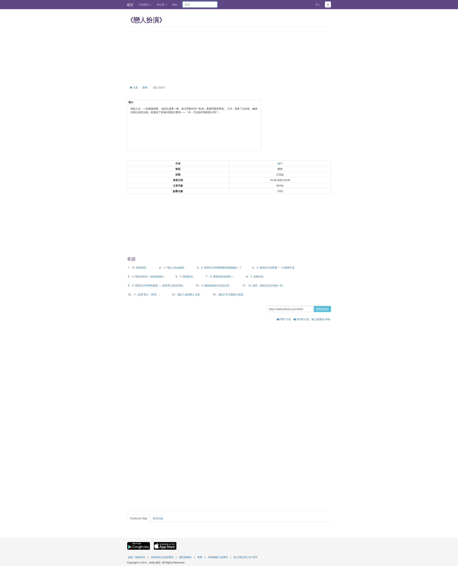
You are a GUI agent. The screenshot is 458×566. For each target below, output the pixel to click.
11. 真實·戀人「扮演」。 (147, 294)
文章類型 (144, 4)
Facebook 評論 (138, 518)
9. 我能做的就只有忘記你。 (216, 285)
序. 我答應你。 (140, 267)
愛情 (144, 87)
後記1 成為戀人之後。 (189, 294)
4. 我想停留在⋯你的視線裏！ (148, 276)
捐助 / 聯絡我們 (136, 557)
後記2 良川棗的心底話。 (232, 294)
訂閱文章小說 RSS (246, 557)
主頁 (135, 87)
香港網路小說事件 (218, 557)
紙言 (130, 4)
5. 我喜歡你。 (187, 276)
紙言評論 (158, 518)
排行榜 (161, 4)
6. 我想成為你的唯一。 (223, 276)
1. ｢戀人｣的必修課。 (175, 267)
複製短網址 (322, 309)
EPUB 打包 (302, 319)
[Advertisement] (229, 55)
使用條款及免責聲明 (162, 557)
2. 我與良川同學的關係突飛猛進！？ (221, 267)
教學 (199, 557)
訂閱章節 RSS (322, 319)
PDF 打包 (285, 319)
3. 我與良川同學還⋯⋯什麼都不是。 (277, 267)
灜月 (279, 163)
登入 (317, 4)
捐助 (174, 4)
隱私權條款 (185, 557)
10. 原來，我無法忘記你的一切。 (266, 285)
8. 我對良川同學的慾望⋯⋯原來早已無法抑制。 (158, 285)
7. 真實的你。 (258, 276)
